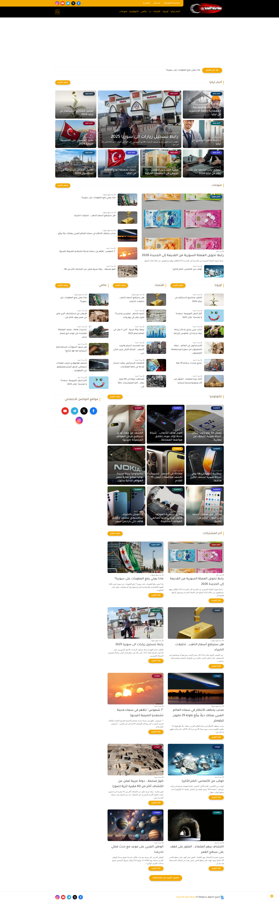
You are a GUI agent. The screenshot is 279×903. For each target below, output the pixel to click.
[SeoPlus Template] (222, 897)
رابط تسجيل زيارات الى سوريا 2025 (144, 137)
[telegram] (68, 3)
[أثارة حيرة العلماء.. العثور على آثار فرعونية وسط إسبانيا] (214, 381)
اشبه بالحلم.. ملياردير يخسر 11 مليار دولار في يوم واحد (129, 316)
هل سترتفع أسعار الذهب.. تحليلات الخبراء (179, 70)
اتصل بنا (146, 3)
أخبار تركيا (175, 11)
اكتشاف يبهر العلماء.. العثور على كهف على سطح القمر (197, 849)
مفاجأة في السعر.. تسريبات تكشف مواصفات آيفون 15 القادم (165, 477)
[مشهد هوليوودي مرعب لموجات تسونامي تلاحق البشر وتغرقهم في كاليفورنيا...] (99, 365)
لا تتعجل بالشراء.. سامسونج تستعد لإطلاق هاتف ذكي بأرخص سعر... (127, 518)
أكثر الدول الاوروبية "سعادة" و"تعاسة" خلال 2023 (188, 316)
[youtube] (63, 3)
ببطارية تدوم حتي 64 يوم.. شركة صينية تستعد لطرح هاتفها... (206, 477)
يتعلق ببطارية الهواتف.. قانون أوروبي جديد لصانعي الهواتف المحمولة (166, 518)
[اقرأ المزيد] (216, 600)
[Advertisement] (139, 43)
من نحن (157, 3)
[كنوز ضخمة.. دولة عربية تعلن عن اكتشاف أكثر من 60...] (127, 271)
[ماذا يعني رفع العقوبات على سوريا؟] (127, 200)
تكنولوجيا (134, 11)
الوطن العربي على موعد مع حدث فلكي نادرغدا (137, 849)
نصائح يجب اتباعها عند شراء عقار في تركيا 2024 (204, 172)
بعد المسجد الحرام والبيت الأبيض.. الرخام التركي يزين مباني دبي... (128, 349)
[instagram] (57, 3)
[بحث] (57, 12)
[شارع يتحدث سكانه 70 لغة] (214, 365)
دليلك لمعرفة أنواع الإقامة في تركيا (120, 172)
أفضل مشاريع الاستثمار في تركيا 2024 (76, 113)
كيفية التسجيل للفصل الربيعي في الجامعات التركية (161, 172)
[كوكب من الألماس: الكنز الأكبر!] (214, 271)
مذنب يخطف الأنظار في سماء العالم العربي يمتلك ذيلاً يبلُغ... (86, 234)
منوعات (123, 11)
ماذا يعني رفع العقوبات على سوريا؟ (98, 198)
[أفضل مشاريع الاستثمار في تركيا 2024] (214, 299)
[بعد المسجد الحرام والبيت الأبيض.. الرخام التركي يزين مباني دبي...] (156, 347)
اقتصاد (156, 11)
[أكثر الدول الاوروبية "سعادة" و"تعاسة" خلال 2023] (214, 315)
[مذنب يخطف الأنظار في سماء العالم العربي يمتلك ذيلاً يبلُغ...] (127, 235)
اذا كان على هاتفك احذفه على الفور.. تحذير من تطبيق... (207, 518)
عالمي (144, 11)
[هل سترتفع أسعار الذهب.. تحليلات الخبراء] (127, 217)
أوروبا (165, 11)
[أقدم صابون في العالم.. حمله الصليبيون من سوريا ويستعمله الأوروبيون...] (214, 347)
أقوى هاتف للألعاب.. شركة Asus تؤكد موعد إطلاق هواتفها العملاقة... (166, 437)
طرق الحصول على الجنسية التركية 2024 (77, 142)
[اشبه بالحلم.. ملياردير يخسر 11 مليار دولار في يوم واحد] (156, 315)
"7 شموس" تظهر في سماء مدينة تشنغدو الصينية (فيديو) (87, 251)
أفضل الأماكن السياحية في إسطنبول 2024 (77, 172)
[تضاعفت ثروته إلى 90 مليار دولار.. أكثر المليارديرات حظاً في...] (156, 381)
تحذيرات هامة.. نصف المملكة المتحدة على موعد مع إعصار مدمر (72, 333)
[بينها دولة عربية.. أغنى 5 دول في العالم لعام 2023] (156, 331)
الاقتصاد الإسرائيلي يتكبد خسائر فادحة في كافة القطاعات (128, 365)
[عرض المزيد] (62, 82)
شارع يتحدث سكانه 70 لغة (189, 363)
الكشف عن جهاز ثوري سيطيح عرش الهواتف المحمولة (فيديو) (129, 437)
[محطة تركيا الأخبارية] (204, 8)
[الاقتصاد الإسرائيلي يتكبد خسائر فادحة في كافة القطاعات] (156, 365)
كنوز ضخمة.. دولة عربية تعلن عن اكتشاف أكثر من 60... (89, 269)
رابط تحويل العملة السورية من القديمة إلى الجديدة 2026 (183, 255)
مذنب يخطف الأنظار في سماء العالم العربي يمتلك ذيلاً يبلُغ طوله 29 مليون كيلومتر (198, 716)
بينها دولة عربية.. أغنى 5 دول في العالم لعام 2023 (128, 332)
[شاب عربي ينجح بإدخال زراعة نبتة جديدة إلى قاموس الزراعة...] (214, 331)
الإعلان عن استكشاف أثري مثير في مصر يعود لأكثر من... (71, 316)
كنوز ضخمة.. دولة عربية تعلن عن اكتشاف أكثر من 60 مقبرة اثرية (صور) (137, 784)
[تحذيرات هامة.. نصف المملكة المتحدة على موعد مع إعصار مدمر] (99, 331)
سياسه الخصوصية (172, 3)
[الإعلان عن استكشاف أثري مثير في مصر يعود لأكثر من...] (99, 315)
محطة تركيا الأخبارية (186, 897)
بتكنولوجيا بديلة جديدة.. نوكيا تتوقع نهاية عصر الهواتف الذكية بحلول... (129, 477)
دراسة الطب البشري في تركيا (206, 142)
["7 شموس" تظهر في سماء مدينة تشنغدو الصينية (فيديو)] (127, 253)
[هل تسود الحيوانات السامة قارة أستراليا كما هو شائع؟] (99, 349)
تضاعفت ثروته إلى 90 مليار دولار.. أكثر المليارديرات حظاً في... (131, 383)
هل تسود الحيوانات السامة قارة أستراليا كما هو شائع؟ (71, 349)
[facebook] (79, 3)
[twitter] (73, 3)
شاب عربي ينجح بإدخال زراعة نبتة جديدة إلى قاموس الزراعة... (187, 332)
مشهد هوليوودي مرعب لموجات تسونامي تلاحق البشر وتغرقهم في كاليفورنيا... (71, 367)
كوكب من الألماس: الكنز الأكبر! (187, 269)
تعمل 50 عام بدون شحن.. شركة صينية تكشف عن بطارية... (206, 437)
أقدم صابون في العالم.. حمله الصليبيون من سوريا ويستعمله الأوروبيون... (186, 349)
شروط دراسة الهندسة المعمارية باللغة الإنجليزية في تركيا (205, 111)
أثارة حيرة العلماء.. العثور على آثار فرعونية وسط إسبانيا (188, 381)
